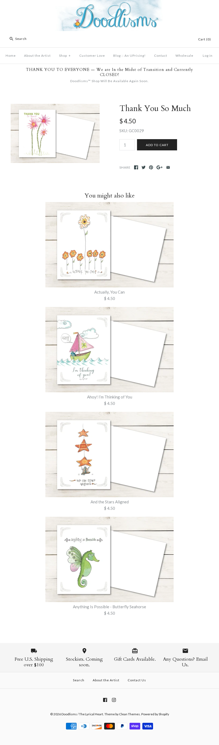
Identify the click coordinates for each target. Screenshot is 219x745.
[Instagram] (114, 700)
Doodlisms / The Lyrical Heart (82, 714)
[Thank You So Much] (55, 107)
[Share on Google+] (160, 167)
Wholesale (184, 56)
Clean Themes (129, 714)
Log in (208, 56)
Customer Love (92, 56)
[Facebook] (105, 700)
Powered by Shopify (155, 714)
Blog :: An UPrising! (129, 56)
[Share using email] (168, 167)
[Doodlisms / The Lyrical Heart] (109, 3)
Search (78, 680)
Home (11, 56)
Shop (65, 56)
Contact (160, 56)
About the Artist (37, 56)
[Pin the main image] (151, 167)
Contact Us (137, 680)
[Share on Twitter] (144, 167)
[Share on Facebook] (136, 167)
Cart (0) (204, 39)
